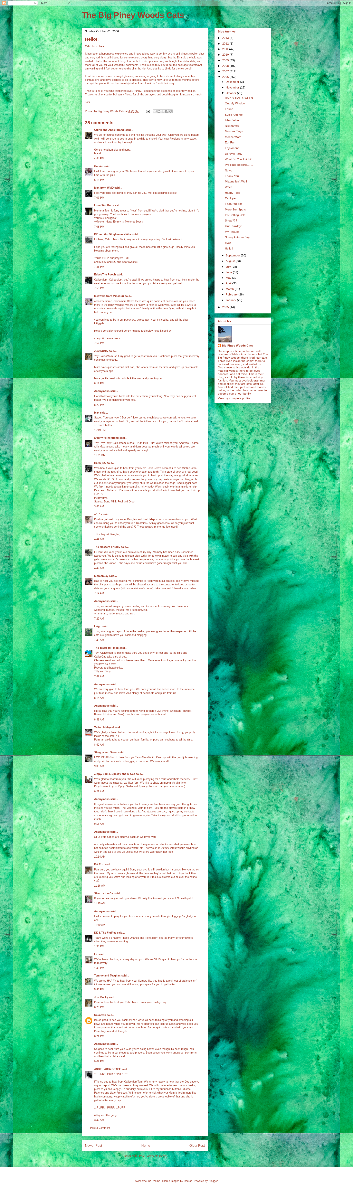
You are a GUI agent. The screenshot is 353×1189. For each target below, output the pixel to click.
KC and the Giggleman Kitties (113, 234)
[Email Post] (148, 111)
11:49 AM (99, 924)
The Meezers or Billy (107, 546)
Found (229, 109)
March (230, 289)
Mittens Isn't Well (236, 181)
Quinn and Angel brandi (109, 129)
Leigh (97, 626)
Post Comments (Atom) (153, 1156)
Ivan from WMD (104, 187)
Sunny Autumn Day (237, 237)
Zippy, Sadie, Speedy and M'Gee (114, 773)
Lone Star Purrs (104, 205)
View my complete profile (234, 398)
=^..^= (98, 514)
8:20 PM (99, 404)
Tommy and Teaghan (107, 975)
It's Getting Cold (235, 215)
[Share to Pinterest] (171, 111)
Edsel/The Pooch (105, 274)
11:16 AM (99, 885)
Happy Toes (232, 192)
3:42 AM (99, 1120)
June (229, 272)
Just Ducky (101, 350)
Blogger (213, 1180)
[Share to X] (163, 111)
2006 (226, 76)
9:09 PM (99, 1061)
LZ (95, 954)
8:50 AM (99, 744)
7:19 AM (99, 593)
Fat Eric (99, 864)
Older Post (197, 1145)
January (231, 300)
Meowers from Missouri (109, 296)
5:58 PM (99, 989)
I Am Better (232, 120)
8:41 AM (99, 719)
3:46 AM (99, 506)
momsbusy (101, 575)
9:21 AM (99, 791)
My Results (232, 231)
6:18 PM (99, 179)
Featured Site (233, 203)
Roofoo (188, 1180)
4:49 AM (99, 568)
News (228, 170)
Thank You (232, 176)
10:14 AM (99, 856)
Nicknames (232, 125)
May (229, 277)
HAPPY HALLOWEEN (239, 98)
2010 (226, 54)
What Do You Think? (238, 159)
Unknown (100, 1015)
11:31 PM (99, 455)
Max (96, 412)
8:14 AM (99, 697)
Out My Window (235, 103)
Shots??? (231, 220)
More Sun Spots (235, 209)
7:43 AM (99, 640)
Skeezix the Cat (104, 893)
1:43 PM (99, 968)
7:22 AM (99, 618)
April (229, 283)
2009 (226, 60)
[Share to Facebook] (167, 111)
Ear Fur (230, 142)
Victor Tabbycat (104, 727)
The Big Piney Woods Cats (133, 15)
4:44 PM (99, 158)
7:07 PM (99, 197)
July (229, 266)
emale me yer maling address (119, 898)
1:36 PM (99, 946)
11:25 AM (99, 903)
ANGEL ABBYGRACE (107, 1069)
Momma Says (234, 131)
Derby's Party (233, 153)
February (232, 294)
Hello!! (229, 248)
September (233, 255)
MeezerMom (233, 137)
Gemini (98, 166)
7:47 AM (99, 676)
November (233, 87)
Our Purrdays (233, 226)
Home (145, 1145)
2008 (226, 65)
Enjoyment (232, 148)
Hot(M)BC (100, 462)
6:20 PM (99, 1007)
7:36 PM (99, 266)
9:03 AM (99, 766)
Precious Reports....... (239, 164)
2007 (226, 71)
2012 (226, 43)
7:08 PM (99, 226)
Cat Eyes (231, 198)
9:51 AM (99, 823)
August (231, 261)
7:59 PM (99, 343)
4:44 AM (99, 539)
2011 (225, 49)
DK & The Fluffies (105, 932)
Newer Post (93, 1145)
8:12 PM (99, 383)
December (233, 81)
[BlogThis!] (159, 111)
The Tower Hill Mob (106, 647)
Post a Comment (100, 1127)
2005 (226, 307)
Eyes (228, 242)
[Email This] (155, 111)
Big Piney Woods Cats (237, 345)
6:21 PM (99, 1036)
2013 (226, 37)
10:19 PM (100, 430)
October (231, 93)
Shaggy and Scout (105, 752)
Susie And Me (234, 114)
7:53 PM (99, 288)
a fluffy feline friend (106, 437)
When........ (232, 187)
